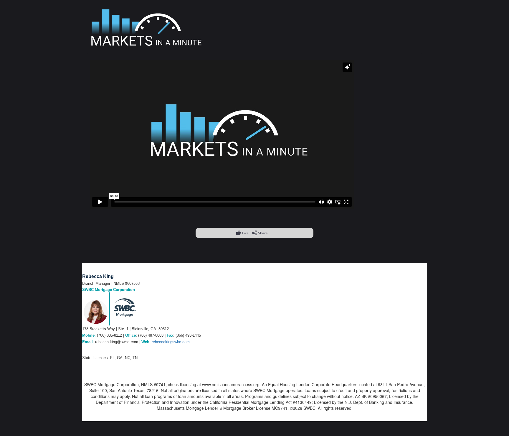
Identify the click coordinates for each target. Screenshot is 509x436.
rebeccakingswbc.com (171, 342)
